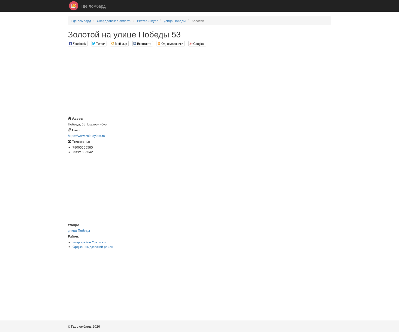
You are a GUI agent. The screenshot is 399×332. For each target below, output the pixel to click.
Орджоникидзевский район (93, 246)
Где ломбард (93, 6)
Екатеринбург (147, 20)
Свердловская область (114, 20)
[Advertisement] (199, 82)
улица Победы (175, 20)
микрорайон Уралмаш (89, 242)
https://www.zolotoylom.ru (86, 135)
